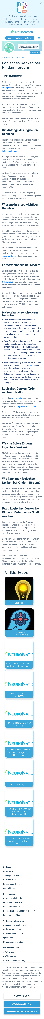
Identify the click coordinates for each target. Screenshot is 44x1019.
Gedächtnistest (9, 880)
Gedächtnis (8, 871)
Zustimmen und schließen (22, 1011)
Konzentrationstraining (13, 907)
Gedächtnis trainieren (12, 929)
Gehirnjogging (17, 398)
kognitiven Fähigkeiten (26, 406)
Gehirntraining (8, 282)
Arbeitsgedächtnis (11, 875)
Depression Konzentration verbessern (19, 911)
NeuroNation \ (7, 58)
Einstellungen (22, 996)
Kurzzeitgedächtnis (11, 884)
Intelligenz (6, 88)
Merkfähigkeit (9, 888)
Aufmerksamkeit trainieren (14, 898)
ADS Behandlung (10, 956)
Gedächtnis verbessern (13, 933)
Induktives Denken (10, 151)
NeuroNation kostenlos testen (20, 38)
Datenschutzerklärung (11, 981)
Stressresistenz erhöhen (13, 942)
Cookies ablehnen (22, 1003)
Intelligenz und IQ (18, 58)
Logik (30, 365)
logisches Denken (9, 256)
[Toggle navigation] (39, 38)
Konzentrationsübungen (13, 915)
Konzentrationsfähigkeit (13, 902)
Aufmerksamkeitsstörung (14, 960)
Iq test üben (8, 938)
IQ (39, 256)
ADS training (8, 952)
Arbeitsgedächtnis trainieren (15, 925)
